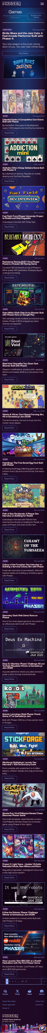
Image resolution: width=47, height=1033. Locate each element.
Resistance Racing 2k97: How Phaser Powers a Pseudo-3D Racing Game (20, 263)
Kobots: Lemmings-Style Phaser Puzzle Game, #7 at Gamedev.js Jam (21, 715)
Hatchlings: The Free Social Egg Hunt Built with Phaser (22, 464)
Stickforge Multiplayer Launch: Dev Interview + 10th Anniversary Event (19, 763)
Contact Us (39, 1004)
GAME (5, 116)
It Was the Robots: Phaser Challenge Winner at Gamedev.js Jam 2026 (20, 914)
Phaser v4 (5, 1008)
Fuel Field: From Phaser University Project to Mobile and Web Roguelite (22, 217)
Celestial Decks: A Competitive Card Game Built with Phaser (23, 121)
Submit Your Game (36, 16)
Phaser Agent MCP (8, 1004)
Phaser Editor (40, 1001)
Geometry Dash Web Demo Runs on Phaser (20, 617)
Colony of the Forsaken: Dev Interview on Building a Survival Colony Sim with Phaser (23, 566)
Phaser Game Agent (9, 1001)
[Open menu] (42, 3)
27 (26, 981)
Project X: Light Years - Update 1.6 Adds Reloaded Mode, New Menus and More (21, 865)
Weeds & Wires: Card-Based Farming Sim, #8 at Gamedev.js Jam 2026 (23, 416)
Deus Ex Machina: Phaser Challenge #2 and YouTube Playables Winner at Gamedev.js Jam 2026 (23, 666)
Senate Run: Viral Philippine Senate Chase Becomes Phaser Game (22, 814)
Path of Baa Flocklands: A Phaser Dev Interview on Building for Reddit (20, 515)
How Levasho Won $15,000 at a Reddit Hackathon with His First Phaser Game (21, 962)
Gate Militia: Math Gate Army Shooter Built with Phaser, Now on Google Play (23, 314)
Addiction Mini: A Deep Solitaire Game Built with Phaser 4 (23, 169)
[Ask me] (42, 1028)
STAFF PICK (7, 29)
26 (23, 981)
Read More (9, 133)
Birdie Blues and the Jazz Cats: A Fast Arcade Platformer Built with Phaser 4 (22, 36)
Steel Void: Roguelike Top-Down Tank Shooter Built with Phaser (20, 365)
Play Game (23, 53)
